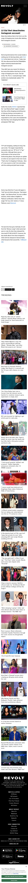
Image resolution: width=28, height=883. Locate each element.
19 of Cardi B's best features (10, 656)
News (2, 27)
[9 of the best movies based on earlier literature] (14, 712)
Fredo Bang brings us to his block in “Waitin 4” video (19, 98)
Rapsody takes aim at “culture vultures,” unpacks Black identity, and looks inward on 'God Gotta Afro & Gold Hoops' (13, 319)
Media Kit (14, 818)
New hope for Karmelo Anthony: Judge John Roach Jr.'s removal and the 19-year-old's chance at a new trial (12, 369)
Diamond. (13, 203)
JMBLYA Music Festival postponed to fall (19, 90)
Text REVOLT (14, 831)
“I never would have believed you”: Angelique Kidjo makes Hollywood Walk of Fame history (12, 489)
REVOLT (14, 107)
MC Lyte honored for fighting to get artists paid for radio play (12, 417)
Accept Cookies (14, 880)
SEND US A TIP (14, 843)
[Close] (26, 866)
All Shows (14, 794)
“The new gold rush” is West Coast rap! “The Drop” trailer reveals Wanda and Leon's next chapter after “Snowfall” (13, 560)
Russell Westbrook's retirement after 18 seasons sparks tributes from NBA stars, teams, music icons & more (13, 745)
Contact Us (14, 828)
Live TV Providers (14, 798)
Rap (13, 289)
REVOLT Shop (14, 833)
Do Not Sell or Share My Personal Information (14, 876)
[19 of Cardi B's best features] (14, 646)
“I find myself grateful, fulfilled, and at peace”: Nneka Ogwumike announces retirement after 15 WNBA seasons (12, 465)
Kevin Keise (7, 44)
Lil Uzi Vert (8, 289)
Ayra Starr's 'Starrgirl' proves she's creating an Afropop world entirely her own (12, 677)
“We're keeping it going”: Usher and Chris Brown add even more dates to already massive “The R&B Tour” (13, 609)
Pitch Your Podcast (14, 801)
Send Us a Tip (14, 816)
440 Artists (14, 805)
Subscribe (14, 826)
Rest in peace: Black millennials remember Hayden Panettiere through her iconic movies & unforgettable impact (13, 633)
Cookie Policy (16, 873)
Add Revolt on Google (12, 46)
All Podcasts (14, 796)
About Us (14, 811)
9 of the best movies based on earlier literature (11, 722)
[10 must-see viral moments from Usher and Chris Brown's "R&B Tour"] (14, 758)
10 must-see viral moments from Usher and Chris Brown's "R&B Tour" (13, 768)
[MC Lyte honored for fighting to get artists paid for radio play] (14, 407)
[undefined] (8, 90)
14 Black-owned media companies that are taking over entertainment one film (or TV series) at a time (12, 512)
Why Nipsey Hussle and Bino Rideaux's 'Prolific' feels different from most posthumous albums (12, 700)
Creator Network (14, 803)
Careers (14, 820)
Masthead (14, 813)
